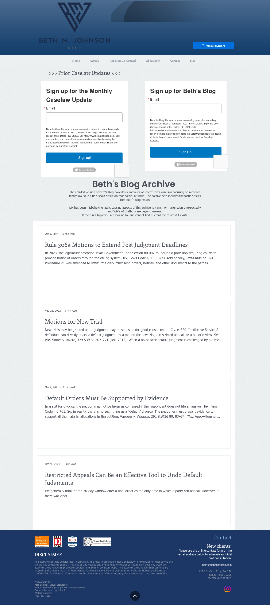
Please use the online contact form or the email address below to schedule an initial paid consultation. (205, 554)
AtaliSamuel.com (43, 593)
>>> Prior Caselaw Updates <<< (84, 72)
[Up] (135, 596)
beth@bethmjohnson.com (217, 565)
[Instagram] (227, 589)
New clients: (219, 546)
